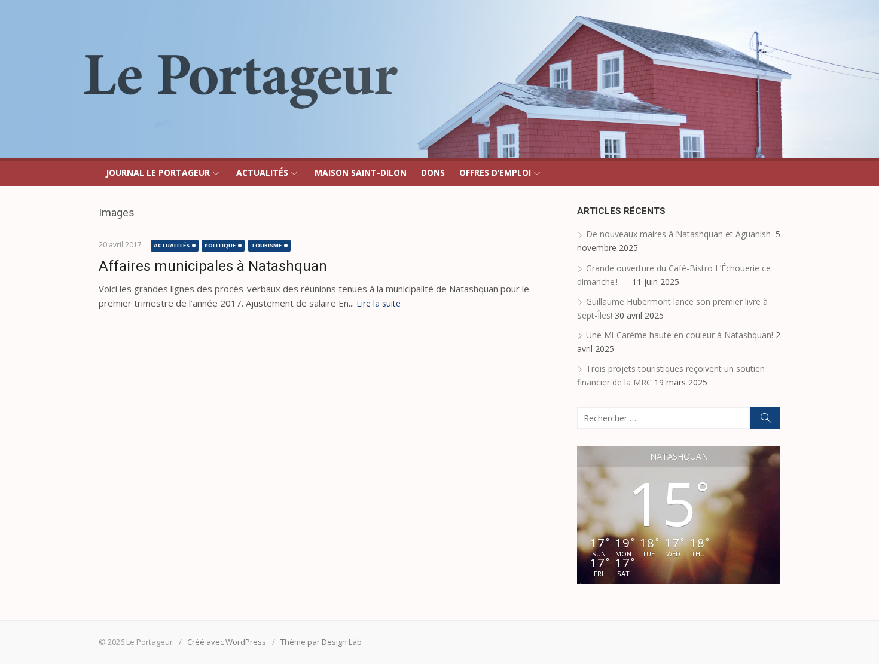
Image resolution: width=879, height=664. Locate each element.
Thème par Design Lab (321, 642)
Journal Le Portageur (158, 172)
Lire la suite (378, 303)
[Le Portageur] (439, 79)
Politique (220, 245)
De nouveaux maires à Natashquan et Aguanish (679, 234)
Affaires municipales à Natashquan (213, 266)
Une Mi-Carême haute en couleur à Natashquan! (679, 335)
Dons (433, 172)
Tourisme (266, 245)
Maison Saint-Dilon (361, 172)
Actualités (262, 172)
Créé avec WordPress (226, 642)
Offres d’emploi (495, 172)
